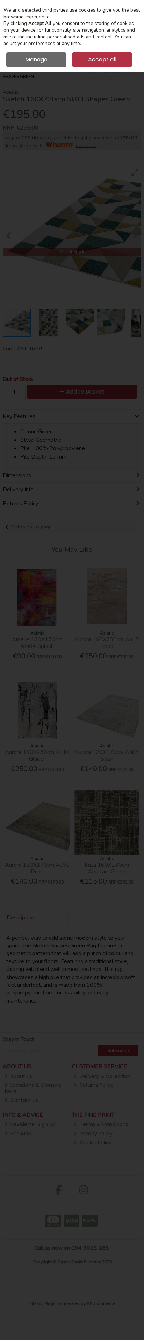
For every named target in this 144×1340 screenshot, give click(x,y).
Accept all (102, 59)
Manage (36, 59)
